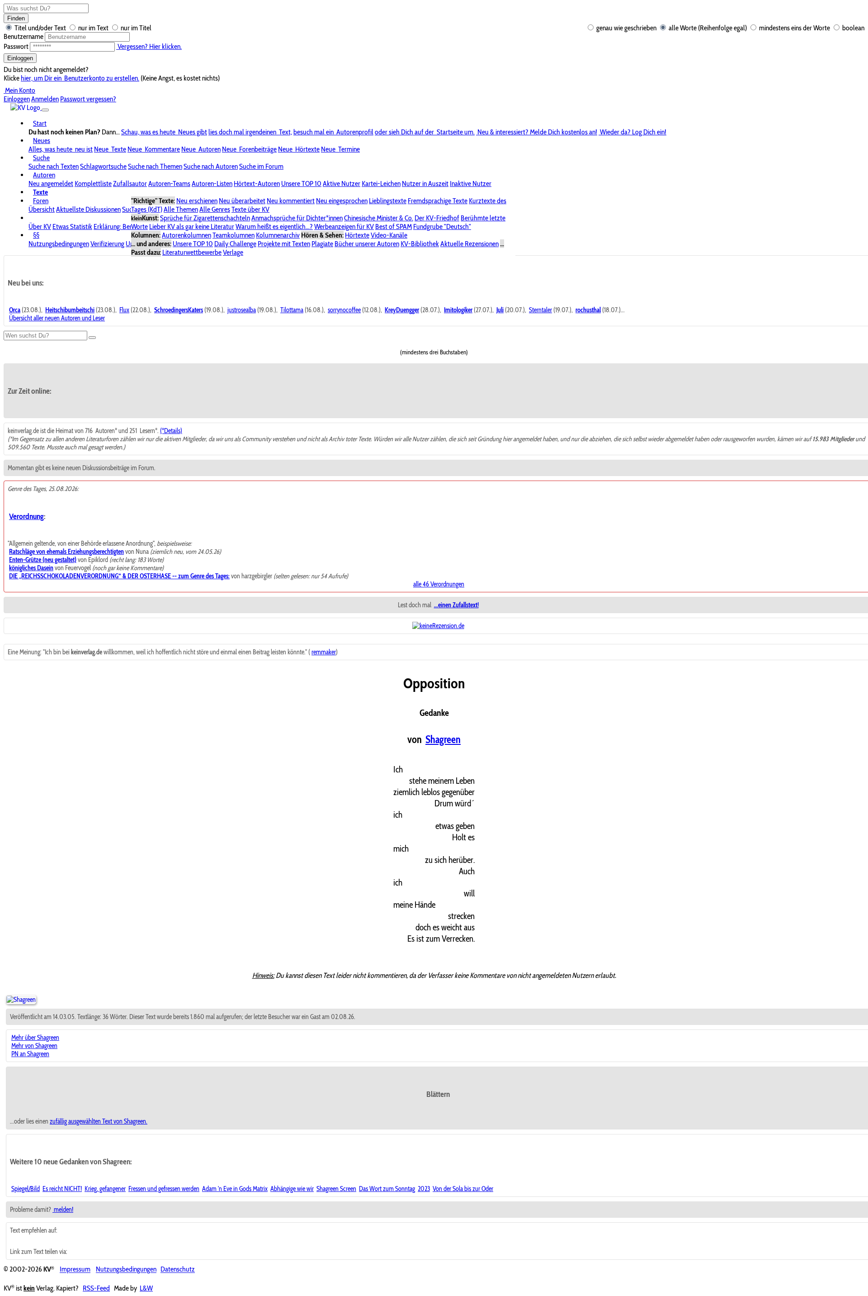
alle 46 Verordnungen (438, 584)
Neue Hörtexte (299, 149)
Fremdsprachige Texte (437, 200)
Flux (124, 310)
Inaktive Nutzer (470, 183)
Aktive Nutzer (341, 183)
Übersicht (41, 209)
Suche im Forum (261, 166)
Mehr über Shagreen (35, 1038)
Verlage (233, 252)
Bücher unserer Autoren (367, 243)
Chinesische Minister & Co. (378, 218)
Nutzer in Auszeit (425, 183)
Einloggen (20, 58)
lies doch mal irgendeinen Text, (250, 132)
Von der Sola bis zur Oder (463, 1189)
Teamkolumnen (233, 235)
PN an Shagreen (30, 1054)
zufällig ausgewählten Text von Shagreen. (98, 1121)
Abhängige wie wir (292, 1189)
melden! (62, 1209)
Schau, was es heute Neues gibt (164, 132)
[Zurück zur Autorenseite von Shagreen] (21, 1000)
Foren (40, 200)
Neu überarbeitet (242, 200)
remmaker (323, 652)
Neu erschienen (196, 200)
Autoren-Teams (169, 183)
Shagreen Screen (336, 1189)
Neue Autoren (201, 149)
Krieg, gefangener (105, 1189)
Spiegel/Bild (25, 1189)
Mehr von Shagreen (34, 1046)
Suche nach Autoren (211, 166)
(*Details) (171, 431)
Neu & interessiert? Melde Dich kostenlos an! (536, 132)
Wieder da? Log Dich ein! (632, 132)
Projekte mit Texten (284, 243)
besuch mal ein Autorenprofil (333, 132)
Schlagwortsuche (103, 166)
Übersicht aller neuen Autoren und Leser (57, 318)
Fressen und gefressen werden (163, 1189)
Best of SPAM (393, 226)
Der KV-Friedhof (437, 218)
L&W (146, 1288)
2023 (424, 1189)
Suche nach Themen (155, 166)
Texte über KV (250, 209)
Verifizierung (107, 243)
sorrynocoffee (344, 310)
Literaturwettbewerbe (192, 252)
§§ (36, 235)
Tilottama (291, 310)
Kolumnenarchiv (278, 235)
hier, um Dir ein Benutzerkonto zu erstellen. (80, 78)
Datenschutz (177, 1269)
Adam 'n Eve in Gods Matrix (235, 1189)
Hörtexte (357, 235)
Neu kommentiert (291, 200)
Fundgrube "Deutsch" (442, 226)
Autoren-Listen (212, 183)
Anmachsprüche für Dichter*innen (297, 218)
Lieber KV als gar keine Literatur (191, 226)
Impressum (75, 1269)
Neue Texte (110, 149)
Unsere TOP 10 (301, 183)
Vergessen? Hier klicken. (149, 46)
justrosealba (241, 310)
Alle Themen (181, 209)
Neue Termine (340, 149)
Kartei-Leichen (381, 183)
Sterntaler (540, 310)
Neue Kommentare (153, 149)
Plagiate (322, 243)
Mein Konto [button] (19, 90)
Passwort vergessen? (88, 99)
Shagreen (443, 739)
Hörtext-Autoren (257, 183)
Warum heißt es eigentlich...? (274, 226)
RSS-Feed (96, 1288)
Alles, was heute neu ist (60, 149)
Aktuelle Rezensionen (469, 243)
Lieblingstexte (387, 200)
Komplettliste (93, 183)
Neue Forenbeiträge (249, 149)
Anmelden (45, 99)
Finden (16, 18)
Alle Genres (214, 209)
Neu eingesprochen (342, 200)
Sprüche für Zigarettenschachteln (205, 218)
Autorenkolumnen (186, 235)
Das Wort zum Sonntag (387, 1189)
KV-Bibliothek (420, 243)
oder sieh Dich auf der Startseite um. (425, 132)
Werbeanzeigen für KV (344, 226)
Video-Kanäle (389, 235)
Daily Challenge (235, 243)
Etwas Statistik (72, 226)
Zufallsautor (130, 183)
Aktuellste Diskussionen (88, 209)
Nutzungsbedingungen (58, 243)
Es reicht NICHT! (62, 1189)
